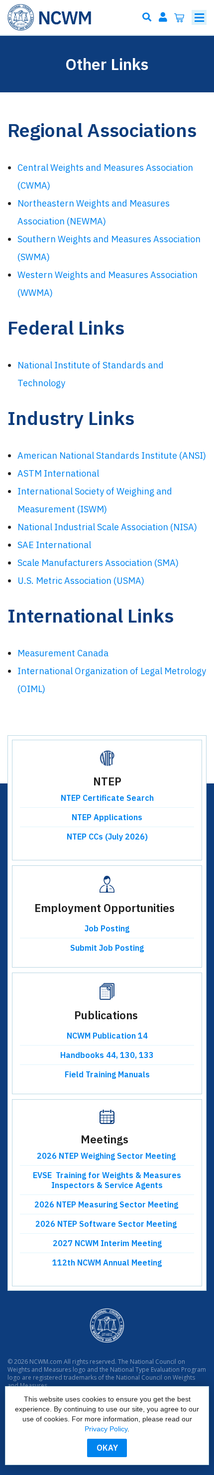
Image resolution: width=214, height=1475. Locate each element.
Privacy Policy (106, 1429)
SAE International (54, 545)
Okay (107, 1448)
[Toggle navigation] (199, 17)
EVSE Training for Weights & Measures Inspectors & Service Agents (107, 1180)
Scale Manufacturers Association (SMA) (98, 562)
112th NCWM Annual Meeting (107, 1262)
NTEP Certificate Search (107, 798)
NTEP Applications (107, 817)
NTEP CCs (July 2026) (107, 837)
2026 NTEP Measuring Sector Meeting (107, 1204)
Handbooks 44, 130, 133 (107, 1055)
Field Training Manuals (107, 1074)
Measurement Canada (62, 653)
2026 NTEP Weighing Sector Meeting (107, 1156)
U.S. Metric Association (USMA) (80, 580)
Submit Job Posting (107, 948)
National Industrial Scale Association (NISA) (107, 527)
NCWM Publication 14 (107, 1036)
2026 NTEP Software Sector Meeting (107, 1224)
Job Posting (107, 928)
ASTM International (58, 473)
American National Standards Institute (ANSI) (111, 455)
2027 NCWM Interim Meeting (107, 1243)
